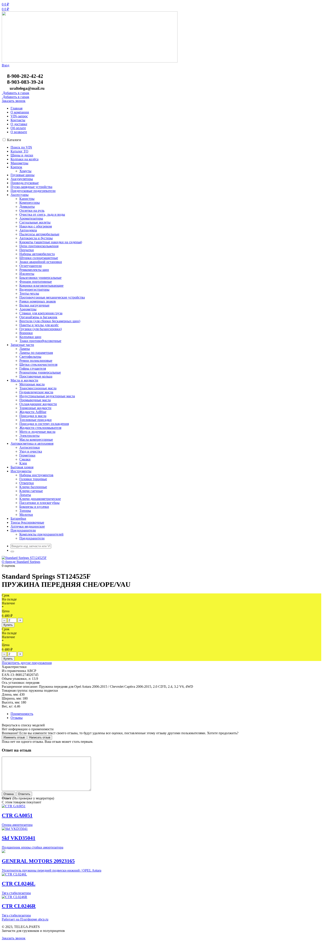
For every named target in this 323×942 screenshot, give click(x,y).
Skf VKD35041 (18, 838)
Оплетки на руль (31, 210)
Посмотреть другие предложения (27, 663)
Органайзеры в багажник (38, 317)
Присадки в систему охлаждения (44, 424)
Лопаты (25, 495)
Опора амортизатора (17, 825)
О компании (20, 112)
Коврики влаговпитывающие (41, 285)
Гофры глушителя (32, 368)
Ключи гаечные (31, 491)
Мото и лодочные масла (37, 431)
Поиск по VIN (21, 147)
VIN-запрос (19, 116)
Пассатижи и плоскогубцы (39, 503)
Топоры (25, 510)
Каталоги (14, 140)
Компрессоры (29, 202)
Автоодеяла (28, 230)
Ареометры (27, 309)
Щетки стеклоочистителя (38, 364)
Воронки (26, 333)
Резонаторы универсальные (40, 372)
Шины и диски (22, 155)
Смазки (25, 459)
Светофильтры (30, 356)
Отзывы (17, 718)
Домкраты (27, 206)
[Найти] (12, 551)
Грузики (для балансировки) (40, 329)
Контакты (18, 120)
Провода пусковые (25, 183)
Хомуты (25, 171)
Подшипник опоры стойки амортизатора (32, 847)
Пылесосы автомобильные (39, 234)
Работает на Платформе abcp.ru (25, 919)
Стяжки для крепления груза (40, 313)
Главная (16, 108)
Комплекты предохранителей (41, 534)
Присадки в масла (32, 416)
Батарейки (18, 518)
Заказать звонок (13, 101)
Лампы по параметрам (36, 353)
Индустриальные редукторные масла (47, 396)
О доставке (19, 124)
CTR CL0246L (18, 883)
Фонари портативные (35, 281)
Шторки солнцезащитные (38, 258)
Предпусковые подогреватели (33, 191)
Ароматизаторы (31, 218)
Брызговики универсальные (40, 277)
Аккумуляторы (22, 179)
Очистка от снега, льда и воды (42, 214)
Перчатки (26, 250)
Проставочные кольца (35, 376)
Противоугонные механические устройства (52, 297)
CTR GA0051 (17, 815)
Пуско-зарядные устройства (31, 187)
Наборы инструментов (36, 475)
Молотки (26, 514)
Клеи (23, 463)
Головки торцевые (33, 479)
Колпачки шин (30, 337)
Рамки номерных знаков (37, 301)
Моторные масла (32, 384)
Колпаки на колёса (24, 159)
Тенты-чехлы (29, 293)
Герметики (27, 455)
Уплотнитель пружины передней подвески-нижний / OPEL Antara (51, 870)
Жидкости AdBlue (32, 412)
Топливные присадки (35, 420)
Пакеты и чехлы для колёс (39, 325)
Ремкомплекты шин (34, 270)
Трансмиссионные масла (37, 388)
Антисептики (29, 447)
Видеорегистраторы (34, 289)
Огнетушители (30, 266)
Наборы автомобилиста (37, 254)
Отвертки (26, 483)
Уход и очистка (30, 451)
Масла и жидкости (24, 380)
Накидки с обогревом (35, 226)
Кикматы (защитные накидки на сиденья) (50, 242)
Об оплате (18, 128)
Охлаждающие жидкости (38, 404)
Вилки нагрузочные (34, 305)
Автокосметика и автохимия (32, 443)
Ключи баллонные (33, 487)
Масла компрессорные (36, 439)
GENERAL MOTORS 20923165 (38, 861)
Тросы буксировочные (27, 522)
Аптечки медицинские (28, 526)
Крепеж (16, 167)
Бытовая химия (22, 467)
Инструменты (21, 471)
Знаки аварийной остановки (40, 262)
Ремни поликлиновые (35, 360)
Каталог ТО (19, 151)
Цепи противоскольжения (38, 246)
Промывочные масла (35, 400)
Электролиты (29, 435)
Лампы (24, 349)
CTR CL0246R (19, 906)
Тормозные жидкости (35, 408)
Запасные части (22, 345)
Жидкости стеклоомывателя (40, 428)
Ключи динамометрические (40, 499)
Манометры (19, 163)
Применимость (22, 714)
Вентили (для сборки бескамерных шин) (49, 321)
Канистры (26, 199)
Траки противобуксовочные (40, 341)
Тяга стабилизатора (16, 893)
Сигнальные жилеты (35, 222)
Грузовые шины (22, 175)
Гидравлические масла (36, 392)
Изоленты (26, 274)
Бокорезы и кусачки (34, 507)
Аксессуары (20, 195)
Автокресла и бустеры (36, 238)
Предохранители (23, 530)
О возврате (19, 132)
